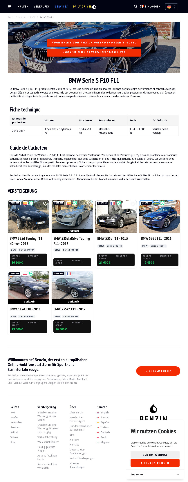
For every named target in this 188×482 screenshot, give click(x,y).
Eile (72, 434)
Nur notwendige (155, 455)
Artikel (14, 432)
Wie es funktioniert (48, 442)
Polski (103, 437)
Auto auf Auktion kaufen (47, 457)
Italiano (104, 427)
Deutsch (105, 432)
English (104, 412)
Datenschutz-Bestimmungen (78, 451)
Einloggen (153, 6)
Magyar (104, 442)
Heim (13, 412)
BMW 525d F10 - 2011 (25, 309)
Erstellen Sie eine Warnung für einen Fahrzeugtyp (48, 428)
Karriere (74, 439)
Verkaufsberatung (47, 437)
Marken (22, 17)
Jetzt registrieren (158, 371)
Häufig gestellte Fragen (46, 449)
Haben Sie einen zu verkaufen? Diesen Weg (94, 52)
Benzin (11, 17)
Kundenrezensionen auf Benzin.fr (80, 428)
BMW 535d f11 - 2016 (156, 238)
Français (105, 417)
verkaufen (42, 6)
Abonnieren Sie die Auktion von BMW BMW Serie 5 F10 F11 (94, 42)
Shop (13, 442)
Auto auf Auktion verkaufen (47, 466)
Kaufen (23, 6)
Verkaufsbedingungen (80, 458)
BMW (32, 17)
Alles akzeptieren (155, 463)
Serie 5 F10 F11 (47, 17)
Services (61, 6)
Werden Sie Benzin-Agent (77, 419)
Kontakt (74, 444)
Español (104, 422)
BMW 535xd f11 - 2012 (69, 309)
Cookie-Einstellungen (77, 465)
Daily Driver (82, 6)
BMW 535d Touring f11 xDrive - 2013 (26, 241)
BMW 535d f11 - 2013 (112, 238)
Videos (14, 437)
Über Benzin (77, 412)
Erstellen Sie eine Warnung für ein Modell (46, 416)
